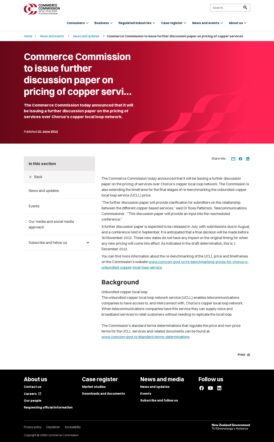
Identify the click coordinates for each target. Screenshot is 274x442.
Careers (32, 394)
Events (145, 393)
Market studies (94, 387)
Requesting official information (48, 407)
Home (28, 36)
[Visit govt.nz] (231, 427)
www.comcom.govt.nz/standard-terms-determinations (145, 337)
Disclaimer (53, 427)
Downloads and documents (103, 393)
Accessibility (73, 427)
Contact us (32, 387)
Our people (32, 400)
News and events (52, 36)
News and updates (86, 36)
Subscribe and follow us (159, 400)
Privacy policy (33, 427)
